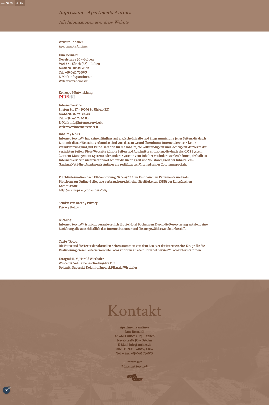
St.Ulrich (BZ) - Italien (139, 336)
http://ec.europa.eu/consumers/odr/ (83, 190)
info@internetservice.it (86, 122)
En (21, 3)
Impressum (134, 362)
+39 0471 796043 (142, 353)
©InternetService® (134, 366)
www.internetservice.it (82, 127)
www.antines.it (77, 81)
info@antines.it (81, 77)
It (17, 3)
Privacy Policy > (70, 207)
